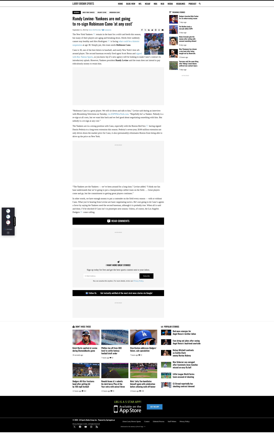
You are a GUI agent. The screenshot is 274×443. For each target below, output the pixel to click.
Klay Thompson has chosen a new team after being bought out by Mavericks (188, 51)
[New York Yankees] (8, 211)
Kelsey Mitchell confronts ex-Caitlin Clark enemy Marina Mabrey (183, 353)
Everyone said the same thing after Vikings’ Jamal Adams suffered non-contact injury (188, 63)
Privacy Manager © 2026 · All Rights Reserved (86, 424)
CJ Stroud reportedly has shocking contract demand (183, 385)
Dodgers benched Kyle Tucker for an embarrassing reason (189, 17)
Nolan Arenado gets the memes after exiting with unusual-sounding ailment (187, 39)
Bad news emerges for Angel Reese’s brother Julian (184, 332)
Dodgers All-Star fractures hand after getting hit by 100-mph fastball (83, 384)
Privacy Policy (138, 281)
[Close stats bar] (8, 232)
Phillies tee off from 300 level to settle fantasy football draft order (111, 351)
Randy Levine (102, 12)
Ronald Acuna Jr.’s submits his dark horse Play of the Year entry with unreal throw (113, 384)
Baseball (77, 12)
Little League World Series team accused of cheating (183, 375)
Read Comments (120, 221)
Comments (107, 30)
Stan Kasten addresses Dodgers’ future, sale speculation (143, 349)
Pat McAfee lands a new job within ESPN (186, 27)
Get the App (154, 406)
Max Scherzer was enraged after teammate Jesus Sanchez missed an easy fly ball (185, 365)
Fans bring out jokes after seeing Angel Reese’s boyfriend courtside (187, 342)
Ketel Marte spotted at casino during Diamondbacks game (85, 349)
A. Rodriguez (9, 229)
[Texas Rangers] (8, 217)
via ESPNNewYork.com (118, 114)
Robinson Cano (115, 12)
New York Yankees (88, 12)
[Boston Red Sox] (8, 222)
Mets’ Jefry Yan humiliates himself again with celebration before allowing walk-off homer (142, 384)
